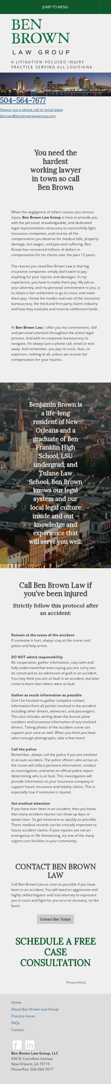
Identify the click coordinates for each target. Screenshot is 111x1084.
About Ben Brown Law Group (35, 1009)
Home (16, 1002)
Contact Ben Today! (55, 919)
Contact (17, 1029)
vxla (108, 566)
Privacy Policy (76, 982)
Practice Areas (23, 1016)
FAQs (15, 1022)
